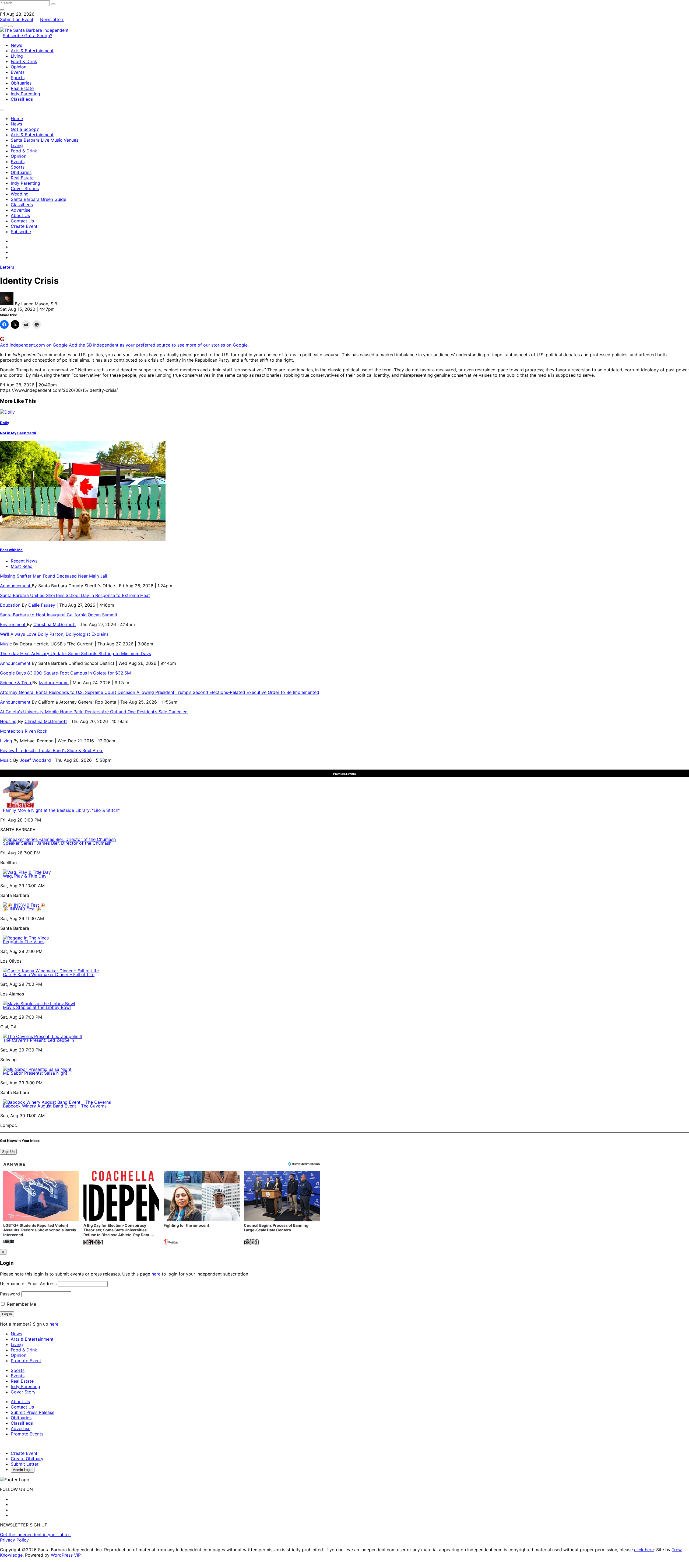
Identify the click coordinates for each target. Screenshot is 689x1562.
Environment (13, 624)
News (16, 45)
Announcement (16, 585)
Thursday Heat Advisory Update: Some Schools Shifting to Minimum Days (75, 653)
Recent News (24, 561)
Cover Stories (25, 188)
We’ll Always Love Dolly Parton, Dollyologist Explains (54, 634)
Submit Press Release (32, 1412)
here (156, 1274)
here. (54, 1324)
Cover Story (23, 1392)
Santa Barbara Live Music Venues (44, 140)
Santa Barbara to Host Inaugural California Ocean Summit (58, 614)
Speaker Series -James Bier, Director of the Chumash (57, 843)
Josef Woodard (35, 760)
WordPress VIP (65, 1555)
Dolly (4, 423)
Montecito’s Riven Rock (23, 731)
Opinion (18, 66)
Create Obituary (27, 1458)
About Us (20, 215)
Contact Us (22, 220)
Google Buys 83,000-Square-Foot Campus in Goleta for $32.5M (65, 673)
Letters (7, 267)
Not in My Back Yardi (18, 433)
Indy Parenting (25, 93)
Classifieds (22, 99)
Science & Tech (16, 682)
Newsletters (52, 19)
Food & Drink (24, 61)
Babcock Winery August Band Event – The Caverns (55, 1106)
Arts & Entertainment (32, 50)
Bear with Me (11, 550)
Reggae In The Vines (23, 941)
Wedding (20, 194)
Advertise (20, 210)
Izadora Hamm (54, 682)
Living (17, 56)
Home (17, 118)
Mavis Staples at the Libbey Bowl (37, 1007)
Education (11, 605)
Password (10, 1294)
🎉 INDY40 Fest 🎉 (22, 908)
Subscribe (13, 35)
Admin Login (22, 1470)
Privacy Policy (14, 1540)
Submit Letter (24, 1464)
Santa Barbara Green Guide (38, 199)
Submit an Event (16, 19)
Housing (9, 721)
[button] (41, 1208)
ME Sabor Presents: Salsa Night (35, 1073)
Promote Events (27, 1434)
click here (644, 1549)
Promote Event (26, 1360)
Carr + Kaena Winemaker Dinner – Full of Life (48, 974)
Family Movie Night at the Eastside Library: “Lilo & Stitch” (61, 810)
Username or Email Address (28, 1283)
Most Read (22, 566)
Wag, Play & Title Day (25, 876)
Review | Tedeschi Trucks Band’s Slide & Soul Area (51, 750)
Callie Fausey (41, 605)
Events (17, 72)
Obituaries (21, 83)
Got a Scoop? (38, 35)
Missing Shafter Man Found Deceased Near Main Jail (53, 576)
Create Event (24, 226)
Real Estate (22, 88)
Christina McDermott (54, 624)
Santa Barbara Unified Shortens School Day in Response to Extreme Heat (75, 595)
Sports (17, 77)
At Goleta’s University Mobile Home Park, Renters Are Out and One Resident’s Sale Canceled (94, 711)
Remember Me (20, 1304)
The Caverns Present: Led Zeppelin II (40, 1040)
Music (6, 644)
